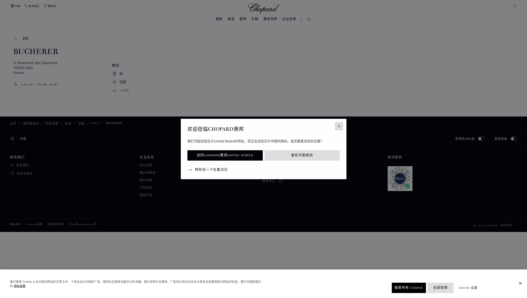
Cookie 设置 (468, 287)
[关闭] (520, 283)
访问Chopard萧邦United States (225, 155)
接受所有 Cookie (408, 288)
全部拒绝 (440, 288)
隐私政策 (19, 286)
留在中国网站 (302, 155)
